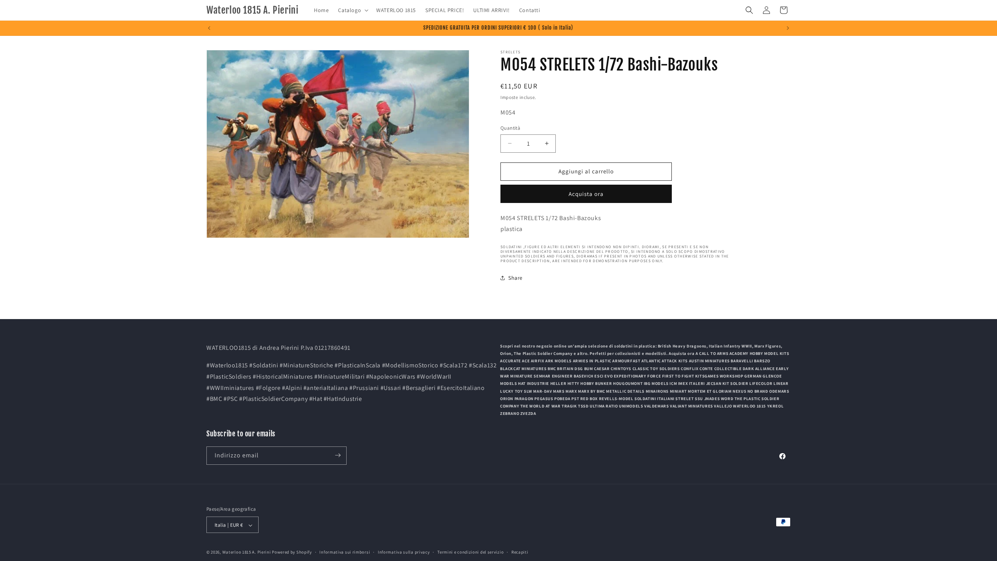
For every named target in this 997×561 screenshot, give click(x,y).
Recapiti (519, 552)
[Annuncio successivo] (787, 28)
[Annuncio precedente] (209, 28)
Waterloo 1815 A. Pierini (246, 552)
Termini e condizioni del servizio (470, 552)
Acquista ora (586, 194)
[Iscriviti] (337, 455)
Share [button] (515, 277)
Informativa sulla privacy (404, 552)
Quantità (510, 128)
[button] (352, 10)
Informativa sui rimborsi (344, 552)
